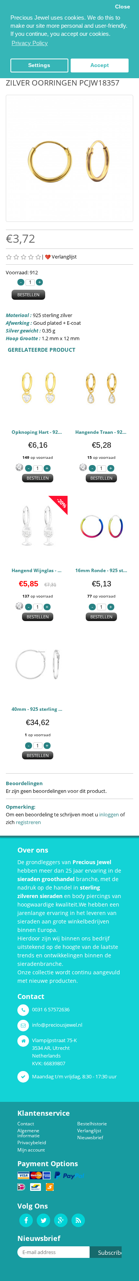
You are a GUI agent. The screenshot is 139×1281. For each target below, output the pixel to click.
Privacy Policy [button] (30, 43)
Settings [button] (39, 65)
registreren (28, 822)
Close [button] (122, 7)
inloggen (109, 814)
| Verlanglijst (59, 256)
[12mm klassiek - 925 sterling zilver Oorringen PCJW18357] (69, 158)
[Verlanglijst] (55, 412)
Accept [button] (99, 65)
